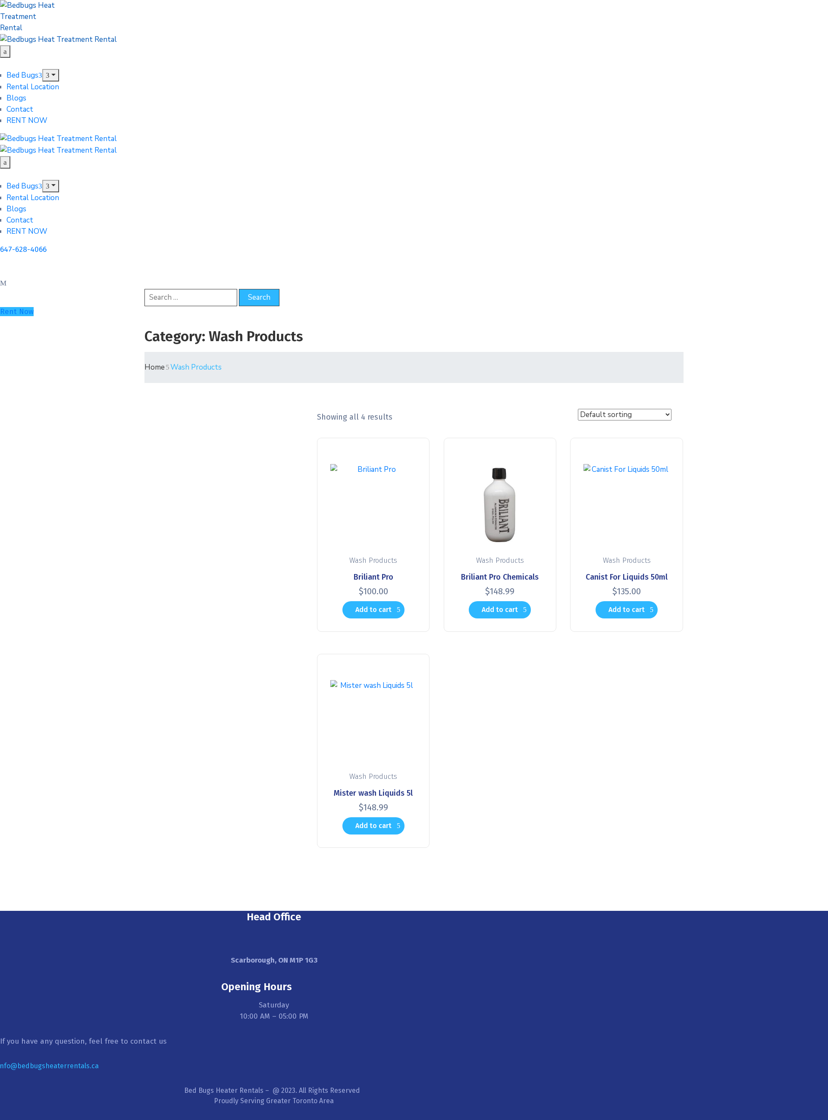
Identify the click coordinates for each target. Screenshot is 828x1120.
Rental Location (32, 87)
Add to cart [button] (373, 609)
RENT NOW (26, 120)
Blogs (16, 98)
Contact (19, 109)
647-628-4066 (23, 249)
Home (154, 367)
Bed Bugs (22, 75)
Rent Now (17, 311)
